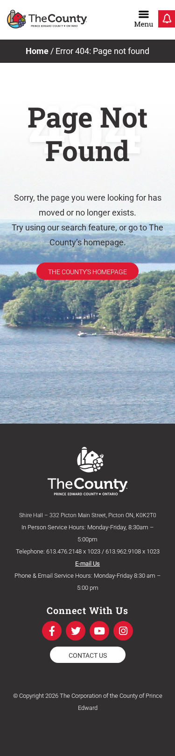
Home (37, 51)
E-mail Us (87, 563)
